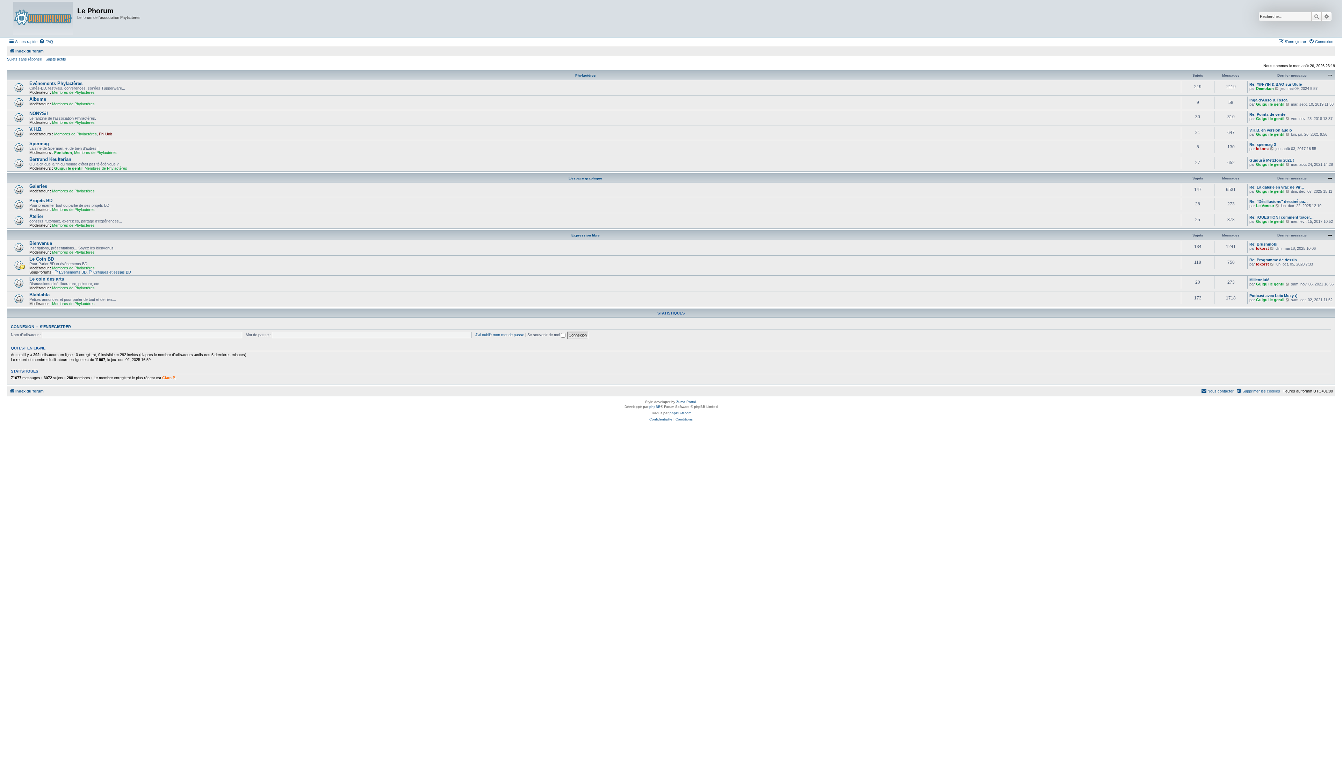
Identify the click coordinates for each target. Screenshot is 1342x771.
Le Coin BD (41, 259)
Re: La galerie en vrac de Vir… (1276, 187)
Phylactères (585, 75)
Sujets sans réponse (24, 59)
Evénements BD (73, 272)
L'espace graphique (585, 178)
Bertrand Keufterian (50, 159)
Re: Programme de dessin (1273, 260)
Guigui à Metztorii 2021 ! (1271, 160)
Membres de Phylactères (73, 92)
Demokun (1265, 88)
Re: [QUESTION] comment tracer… (1281, 217)
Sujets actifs (55, 59)
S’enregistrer (55, 327)
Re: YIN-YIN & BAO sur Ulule (1275, 84)
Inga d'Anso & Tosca (1268, 100)
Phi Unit (105, 134)
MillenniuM (1259, 280)
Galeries (38, 186)
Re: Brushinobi (1263, 244)
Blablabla (39, 294)
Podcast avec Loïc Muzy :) (1273, 295)
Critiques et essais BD (112, 272)
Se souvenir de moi (544, 335)
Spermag (39, 143)
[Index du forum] (43, 18)
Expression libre (585, 235)
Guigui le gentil (1270, 104)
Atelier (36, 216)
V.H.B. (36, 129)
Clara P (168, 378)
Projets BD (40, 200)
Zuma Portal (686, 402)
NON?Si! (38, 113)
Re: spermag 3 (1262, 144)
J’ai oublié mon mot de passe (499, 335)
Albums (37, 99)
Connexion (22, 327)
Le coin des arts (46, 279)
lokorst (1262, 149)
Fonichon (63, 152)
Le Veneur (1265, 206)
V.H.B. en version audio (1270, 130)
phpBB (655, 407)
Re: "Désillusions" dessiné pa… (1278, 201)
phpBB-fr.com (680, 413)
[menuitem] (46, 41)
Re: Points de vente (1267, 114)
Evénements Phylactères (55, 83)
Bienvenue (40, 243)
